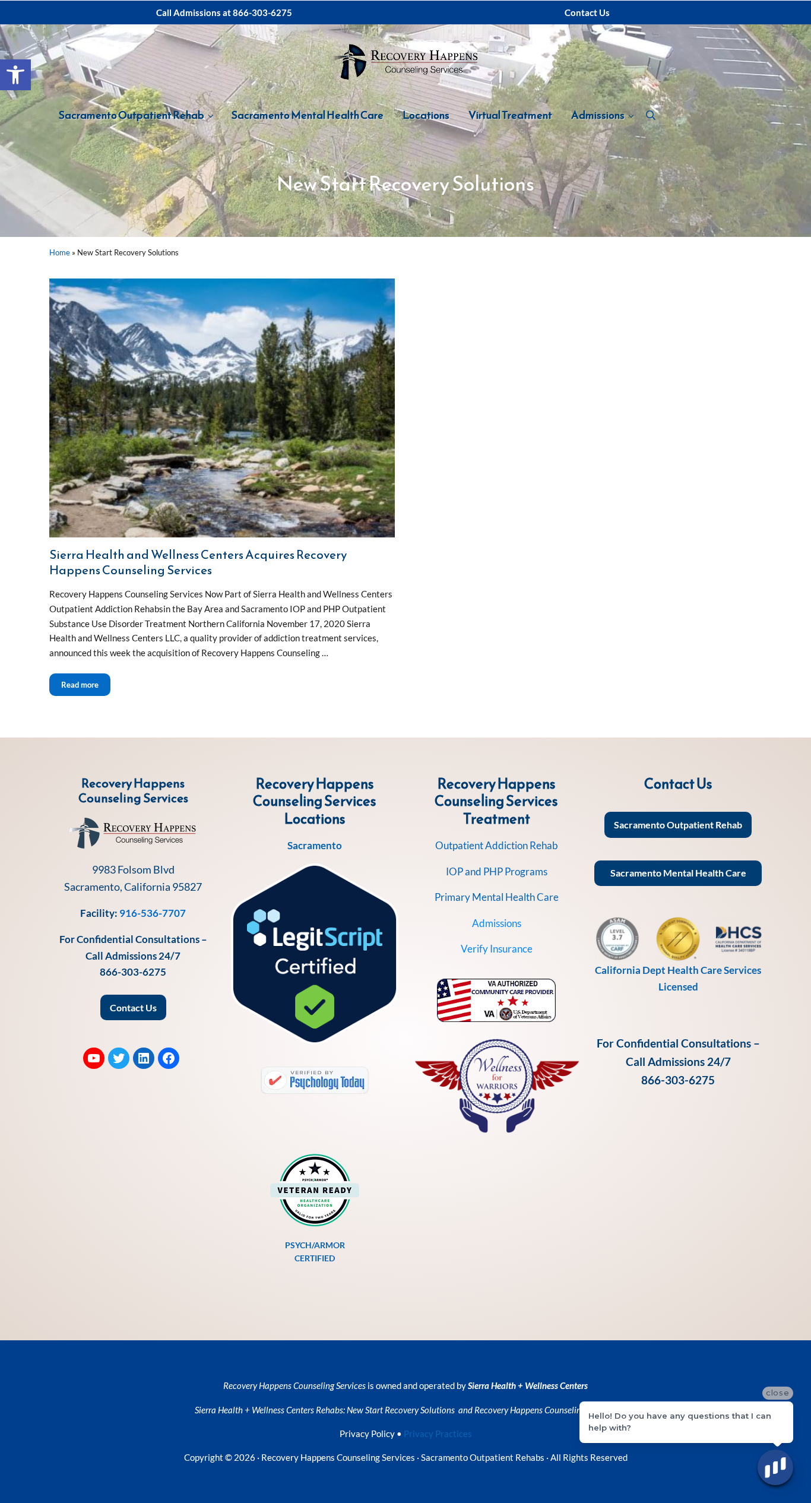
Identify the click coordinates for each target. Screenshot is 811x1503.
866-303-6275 (133, 972)
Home (59, 252)
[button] (15, 74)
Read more (85, 684)
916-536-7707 (152, 913)
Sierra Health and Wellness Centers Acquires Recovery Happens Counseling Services (198, 562)
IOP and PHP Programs (496, 871)
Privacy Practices (438, 1433)
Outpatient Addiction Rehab (496, 845)
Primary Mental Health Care (497, 897)
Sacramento (314, 845)
